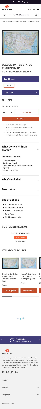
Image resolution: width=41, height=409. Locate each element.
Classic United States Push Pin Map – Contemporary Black (23, 21)
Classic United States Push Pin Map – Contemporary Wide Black (10, 277)
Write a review (20, 237)
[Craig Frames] (7, 350)
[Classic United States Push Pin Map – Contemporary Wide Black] (10, 263)
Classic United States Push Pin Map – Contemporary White (28, 276)
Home (3, 21)
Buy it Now (20, 119)
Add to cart (27, 112)
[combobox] (20, 15)
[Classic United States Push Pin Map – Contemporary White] (28, 263)
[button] (34, 9)
